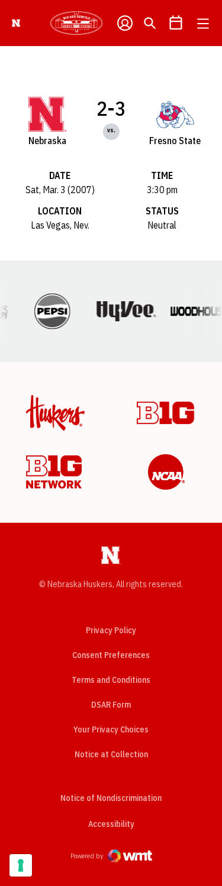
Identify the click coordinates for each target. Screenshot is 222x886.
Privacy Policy (111, 630)
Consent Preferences (111, 655)
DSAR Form (111, 704)
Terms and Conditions (111, 680)
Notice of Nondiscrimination (111, 798)
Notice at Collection (111, 754)
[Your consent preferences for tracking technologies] (20, 865)
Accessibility (111, 823)
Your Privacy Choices (111, 729)
